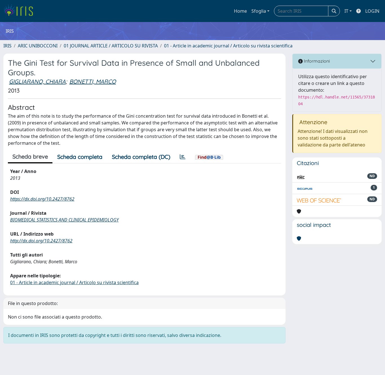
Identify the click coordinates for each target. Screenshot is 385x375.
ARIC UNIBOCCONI (37, 46)
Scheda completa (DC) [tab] (141, 156)
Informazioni (316, 61)
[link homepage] (20, 11)
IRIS (7, 46)
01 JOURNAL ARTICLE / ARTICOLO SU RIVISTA (111, 46)
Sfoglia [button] (258, 11)
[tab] (182, 157)
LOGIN (372, 11)
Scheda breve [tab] (30, 156)
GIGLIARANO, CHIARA (37, 81)
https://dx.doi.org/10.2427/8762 (42, 199)
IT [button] (346, 11)
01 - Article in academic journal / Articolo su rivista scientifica (228, 46)
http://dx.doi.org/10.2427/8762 (41, 241)
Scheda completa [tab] (79, 156)
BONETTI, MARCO (92, 81)
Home (240, 11)
